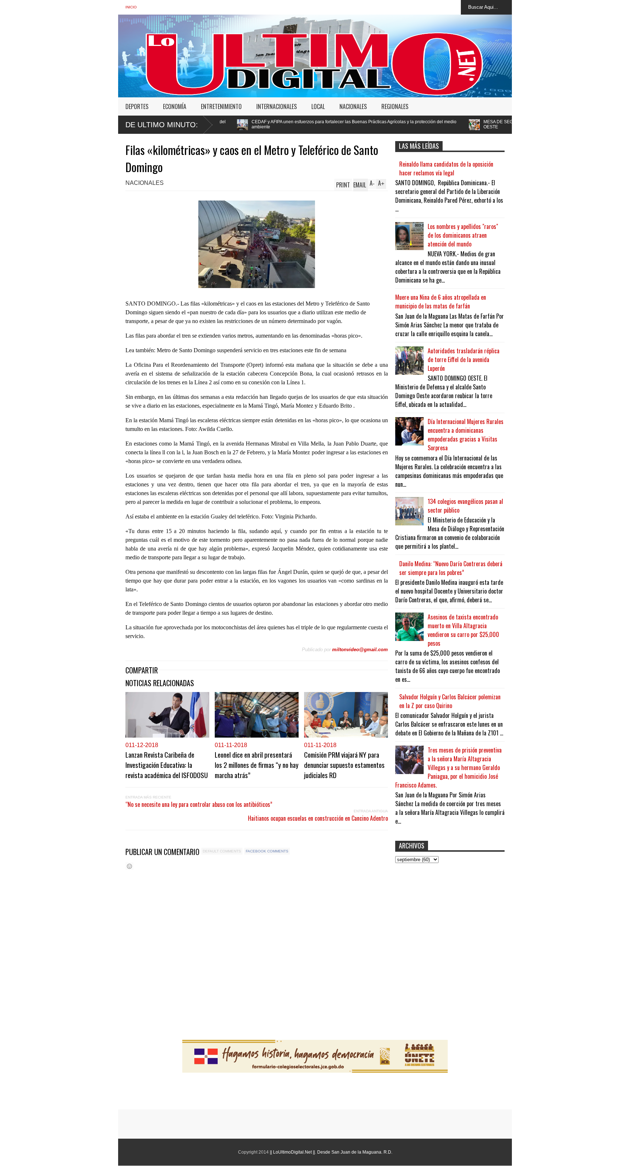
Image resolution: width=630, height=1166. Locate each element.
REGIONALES (394, 106)
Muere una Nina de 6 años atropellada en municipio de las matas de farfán (440, 301)
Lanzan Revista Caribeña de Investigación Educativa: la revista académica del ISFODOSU (166, 764)
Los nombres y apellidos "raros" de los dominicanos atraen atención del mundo (463, 235)
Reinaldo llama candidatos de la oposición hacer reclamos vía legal (446, 168)
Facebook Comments (267, 851)
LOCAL (318, 106)
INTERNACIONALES (276, 106)
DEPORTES (136, 106)
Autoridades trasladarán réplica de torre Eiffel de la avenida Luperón (463, 359)
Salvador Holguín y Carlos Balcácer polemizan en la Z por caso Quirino (450, 701)
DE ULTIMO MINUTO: (161, 125)
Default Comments (222, 851)
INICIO (131, 7)
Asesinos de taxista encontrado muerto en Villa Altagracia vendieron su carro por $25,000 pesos (463, 630)
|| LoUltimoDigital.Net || (292, 1152)
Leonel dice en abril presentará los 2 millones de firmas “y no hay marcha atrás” (257, 764)
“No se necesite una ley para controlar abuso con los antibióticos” (198, 804)
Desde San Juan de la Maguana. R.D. (354, 1152)
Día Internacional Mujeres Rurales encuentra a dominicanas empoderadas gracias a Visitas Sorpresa (465, 434)
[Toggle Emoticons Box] (129, 866)
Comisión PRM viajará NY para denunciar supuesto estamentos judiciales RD (344, 764)
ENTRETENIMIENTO (221, 106)
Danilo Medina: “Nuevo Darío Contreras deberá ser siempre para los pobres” (450, 568)
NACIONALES (353, 106)
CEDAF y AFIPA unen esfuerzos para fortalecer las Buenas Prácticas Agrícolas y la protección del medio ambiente (272, 124)
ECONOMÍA (174, 106)
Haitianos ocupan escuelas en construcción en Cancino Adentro (318, 818)
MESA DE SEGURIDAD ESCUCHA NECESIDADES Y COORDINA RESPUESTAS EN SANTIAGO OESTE (497, 124)
